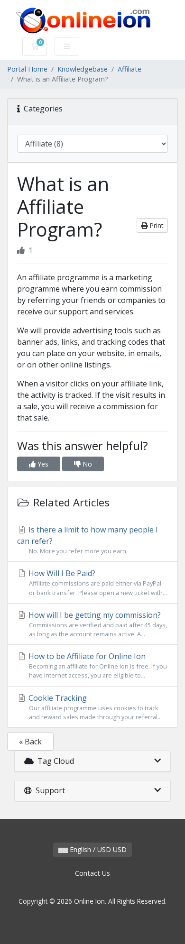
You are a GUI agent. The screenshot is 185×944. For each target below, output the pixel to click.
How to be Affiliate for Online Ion (97, 665)
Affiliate (129, 68)
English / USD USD (97, 849)
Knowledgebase (82, 68)
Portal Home (27, 68)
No (86, 463)
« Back (30, 741)
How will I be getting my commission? (97, 624)
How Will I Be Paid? (97, 582)
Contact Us (92, 873)
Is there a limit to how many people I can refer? (87, 539)
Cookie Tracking (94, 707)
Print (156, 225)
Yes (42, 463)
